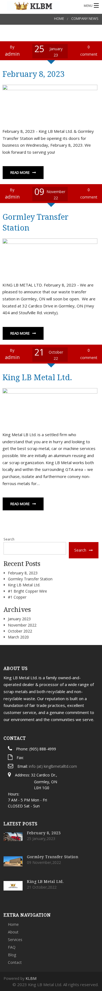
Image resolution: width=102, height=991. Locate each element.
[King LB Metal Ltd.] (41, 5)
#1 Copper (17, 597)
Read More (20, 172)
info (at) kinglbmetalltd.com (53, 766)
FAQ (12, 947)
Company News (84, 18)
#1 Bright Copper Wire (27, 591)
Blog (12, 954)
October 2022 (20, 631)
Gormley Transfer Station (30, 578)
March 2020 (18, 637)
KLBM (31, 978)
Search (9, 539)
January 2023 (19, 618)
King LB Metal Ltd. (37, 377)
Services (15, 939)
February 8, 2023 (33, 73)
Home (59, 18)
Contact (15, 962)
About (13, 932)
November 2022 (22, 625)
